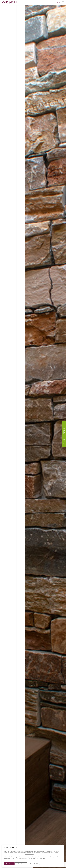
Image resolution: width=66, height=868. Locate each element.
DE (57, 2)
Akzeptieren (9, 864)
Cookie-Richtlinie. (29, 854)
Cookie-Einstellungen (35, 864)
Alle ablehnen (21, 864)
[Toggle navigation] (63, 2)
